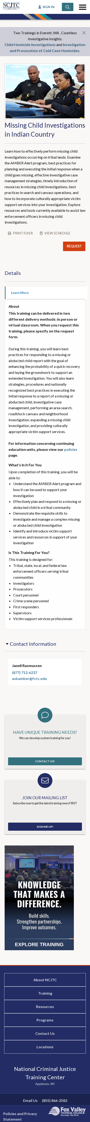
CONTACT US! (45, 761)
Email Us (30, 1100)
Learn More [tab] (20, 293)
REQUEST (74, 246)
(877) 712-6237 (24, 672)
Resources (45, 1006)
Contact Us (45, 1033)
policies (70, 449)
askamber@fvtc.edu (29, 678)
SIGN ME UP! (45, 826)
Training (45, 993)
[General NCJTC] (39, 897)
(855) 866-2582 (54, 1100)
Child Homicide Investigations (30, 44)
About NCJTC (45, 980)
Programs (45, 1020)
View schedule (57, 233)
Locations (45, 1047)
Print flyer (23, 233)
